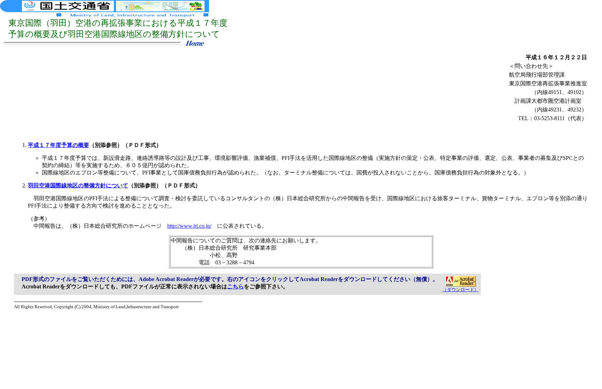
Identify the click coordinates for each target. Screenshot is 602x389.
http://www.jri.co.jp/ (189, 226)
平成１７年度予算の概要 (58, 145)
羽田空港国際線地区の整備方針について (78, 185)
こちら (235, 286)
